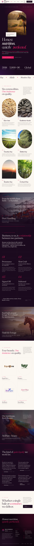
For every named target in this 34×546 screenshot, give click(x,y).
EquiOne (23, 543)
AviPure (28, 543)
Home (16, 530)
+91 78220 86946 (25, 1)
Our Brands (17, 534)
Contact (16, 535)
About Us (17, 532)
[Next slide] (31, 222)
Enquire (28, 1)
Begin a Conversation (27, 506)
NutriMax (31, 543)
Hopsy (25, 543)
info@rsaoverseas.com (28, 537)
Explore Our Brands (7, 57)
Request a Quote (18, 57)
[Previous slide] (31, 220)
